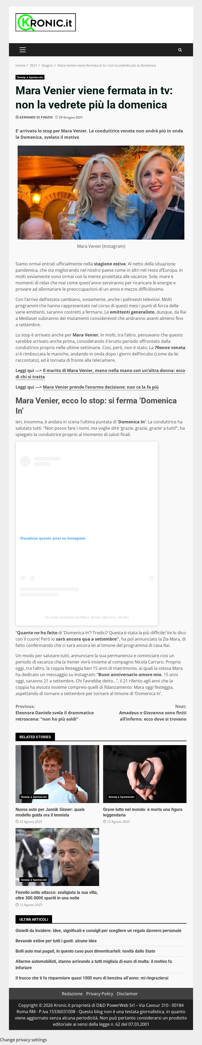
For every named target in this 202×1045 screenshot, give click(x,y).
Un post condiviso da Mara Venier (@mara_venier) (87, 617)
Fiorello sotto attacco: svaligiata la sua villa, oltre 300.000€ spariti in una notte (57, 857)
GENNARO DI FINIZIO (36, 117)
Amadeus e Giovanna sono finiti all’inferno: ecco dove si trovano (152, 713)
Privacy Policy (99, 994)
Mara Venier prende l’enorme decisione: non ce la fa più (101, 387)
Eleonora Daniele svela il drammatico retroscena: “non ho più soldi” (55, 713)
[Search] (180, 50)
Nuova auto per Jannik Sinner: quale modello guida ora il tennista (57, 774)
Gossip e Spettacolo (30, 77)
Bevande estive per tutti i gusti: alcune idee (56, 940)
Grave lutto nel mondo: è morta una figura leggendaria (145, 774)
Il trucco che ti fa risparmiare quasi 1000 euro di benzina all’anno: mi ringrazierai (92, 977)
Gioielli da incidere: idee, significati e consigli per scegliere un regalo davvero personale (98, 930)
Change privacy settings (23, 1040)
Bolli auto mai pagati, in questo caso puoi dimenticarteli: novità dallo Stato (85, 951)
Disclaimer (127, 994)
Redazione (72, 994)
